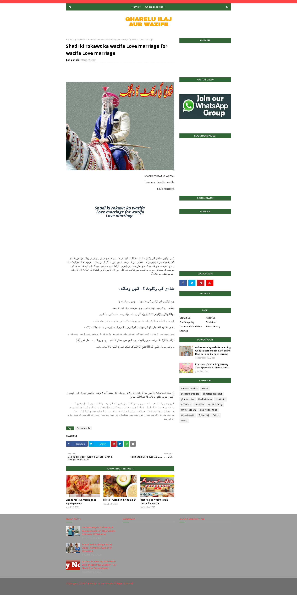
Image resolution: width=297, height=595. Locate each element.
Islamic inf (186, 404)
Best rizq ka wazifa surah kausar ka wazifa (154, 501)
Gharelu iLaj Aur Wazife (100, 583)
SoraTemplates (84, 590)
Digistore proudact (212, 393)
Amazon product (189, 388)
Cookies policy (186, 322)
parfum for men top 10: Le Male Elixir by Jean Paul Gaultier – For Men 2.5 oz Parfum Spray (99, 565)
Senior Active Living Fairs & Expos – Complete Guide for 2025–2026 (97, 548)
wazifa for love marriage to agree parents (81, 501)
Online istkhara (188, 409)
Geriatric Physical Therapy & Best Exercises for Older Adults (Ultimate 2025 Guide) (98, 531)
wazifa (184, 420)
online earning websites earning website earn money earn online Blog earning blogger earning (213, 350)
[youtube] (209, 283)
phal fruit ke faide (208, 409)
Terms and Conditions (190, 326)
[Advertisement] (120, 237)
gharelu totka (187, 399)
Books (205, 388)
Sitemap (183, 330)
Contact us (184, 317)
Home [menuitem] (135, 6)
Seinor (216, 415)
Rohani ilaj (204, 415)
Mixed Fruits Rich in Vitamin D (119, 499)
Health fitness (205, 399)
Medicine (199, 404)
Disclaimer (211, 322)
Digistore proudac (190, 393)
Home (69, 39)
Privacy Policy (213, 326)
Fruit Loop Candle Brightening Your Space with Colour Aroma (212, 366)
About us (210, 317)
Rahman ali (72, 59)
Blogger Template (117, 590)
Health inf (220, 399)
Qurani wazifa (80, 39)
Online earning (215, 404)
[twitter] (192, 283)
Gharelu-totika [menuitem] (154, 6)
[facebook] (183, 283)
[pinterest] (200, 283)
